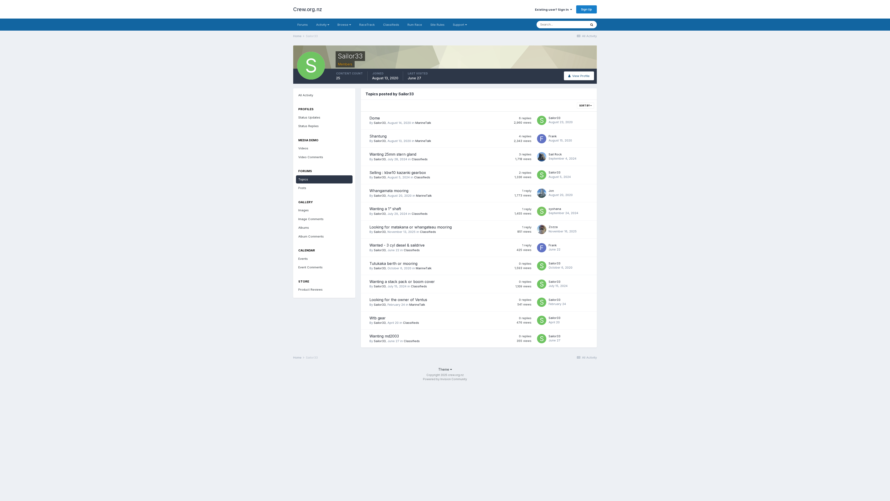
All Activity (305, 95)
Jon (551, 191)
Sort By (584, 105)
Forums (302, 24)
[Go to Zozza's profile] (541, 229)
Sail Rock (555, 154)
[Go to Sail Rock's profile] (541, 156)
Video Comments (310, 157)
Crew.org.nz (307, 9)
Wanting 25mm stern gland (392, 154)
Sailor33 (380, 123)
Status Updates (309, 117)
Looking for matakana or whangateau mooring (410, 227)
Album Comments (311, 236)
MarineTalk (423, 123)
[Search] (592, 24)
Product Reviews (310, 289)
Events (303, 258)
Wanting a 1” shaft (385, 208)
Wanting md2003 (384, 336)
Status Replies (308, 126)
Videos (303, 148)
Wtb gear (377, 318)
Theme (444, 369)
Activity (321, 24)
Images (303, 210)
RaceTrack (367, 24)
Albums (303, 227)
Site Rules (437, 24)
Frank (553, 136)
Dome (374, 118)
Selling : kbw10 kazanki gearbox (397, 172)
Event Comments (310, 267)
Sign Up (586, 9)
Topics (303, 179)
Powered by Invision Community (445, 379)
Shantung (378, 136)
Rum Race (414, 24)
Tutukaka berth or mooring (393, 263)
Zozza (553, 227)
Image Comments (311, 219)
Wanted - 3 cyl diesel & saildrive (397, 245)
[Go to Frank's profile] (541, 138)
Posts (302, 188)
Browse (343, 24)
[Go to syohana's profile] (541, 211)
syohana (555, 209)
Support (459, 24)
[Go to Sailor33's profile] (541, 120)
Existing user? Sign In (552, 9)
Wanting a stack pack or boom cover (402, 281)
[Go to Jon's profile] (541, 193)
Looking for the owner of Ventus (398, 299)
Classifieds (391, 24)
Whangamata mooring (388, 190)
